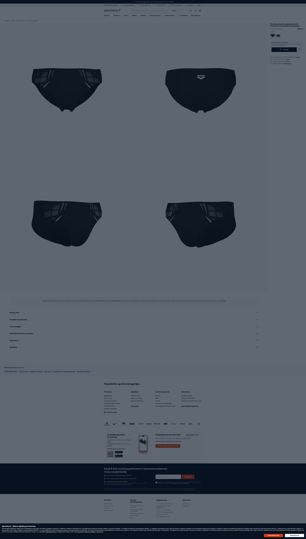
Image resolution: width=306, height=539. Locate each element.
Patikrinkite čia (287, 63)
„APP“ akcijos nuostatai (163, 516)
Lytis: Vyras (47, 371)
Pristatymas (107, 508)
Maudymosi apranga (32, 20)
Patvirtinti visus (273, 535)
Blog (131, 518)
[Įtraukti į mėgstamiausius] (300, 49)
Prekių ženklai (169, 15)
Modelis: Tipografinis (83, 371)
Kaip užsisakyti (108, 504)
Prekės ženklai (134, 515)
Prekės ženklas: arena (10, 371)
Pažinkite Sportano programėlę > (116, 448)
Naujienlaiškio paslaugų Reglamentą (181, 483)
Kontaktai (190, 5)
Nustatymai (294, 535)
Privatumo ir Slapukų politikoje (188, 489)
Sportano (7, 20)
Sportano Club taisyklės (163, 510)
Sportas (13, 20)
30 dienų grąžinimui (129, 5)
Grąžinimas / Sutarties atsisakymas (136, 510)
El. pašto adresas (162, 477)
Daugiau (297, 57)
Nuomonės (14, 341)
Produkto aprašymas (18, 320)
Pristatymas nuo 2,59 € (112, 5)
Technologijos (15, 327)
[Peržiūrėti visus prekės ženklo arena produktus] (300, 29)
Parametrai (14, 313)
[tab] (134, 312)
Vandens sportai (21, 20)
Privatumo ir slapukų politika (164, 512)
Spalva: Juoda (23, 371)
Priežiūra (13, 347)
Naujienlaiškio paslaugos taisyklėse (122, 484)
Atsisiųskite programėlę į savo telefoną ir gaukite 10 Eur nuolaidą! (154, 2)
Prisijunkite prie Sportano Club (167, 446)
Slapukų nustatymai (162, 514)
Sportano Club (161, 5)
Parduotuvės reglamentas (164, 504)
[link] (190, 10)
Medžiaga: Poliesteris (36, 371)
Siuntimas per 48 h (146, 5)
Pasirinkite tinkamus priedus (21, 334)
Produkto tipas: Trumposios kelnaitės (64, 371)
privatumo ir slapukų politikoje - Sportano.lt (90, 532)
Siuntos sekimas (108, 506)
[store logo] (112, 11)
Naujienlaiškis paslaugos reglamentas (163, 506)
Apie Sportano (187, 504)
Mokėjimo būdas (109, 510)
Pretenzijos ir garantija (136, 513)
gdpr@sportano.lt (51, 532)
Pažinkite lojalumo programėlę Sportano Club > (169, 441)
